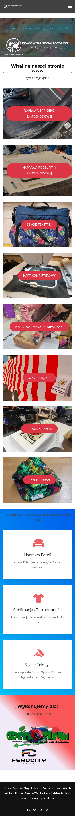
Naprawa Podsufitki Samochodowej (39, 170)
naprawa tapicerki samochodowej (39, 113)
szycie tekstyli (39, 224)
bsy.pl (28, 788)
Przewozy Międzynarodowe (37, 798)
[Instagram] (47, 810)
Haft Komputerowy (39, 276)
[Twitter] (34, 810)
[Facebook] (28, 810)
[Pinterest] (41, 810)
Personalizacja (39, 429)
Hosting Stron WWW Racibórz (32, 793)
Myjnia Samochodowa (47, 788)
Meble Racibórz (61, 793)
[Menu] (70, 6)
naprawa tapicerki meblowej (39, 327)
